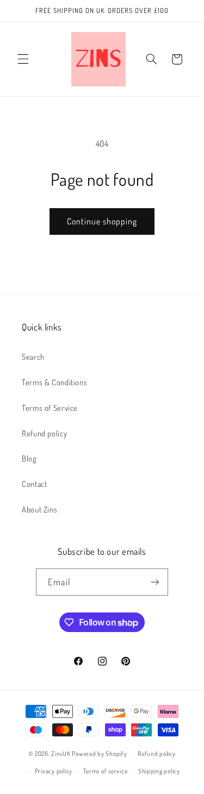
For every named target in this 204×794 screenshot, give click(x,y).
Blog (29, 458)
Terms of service (105, 771)
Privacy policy (53, 771)
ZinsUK (60, 753)
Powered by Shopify (99, 753)
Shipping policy (159, 771)
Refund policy (44, 433)
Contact (34, 484)
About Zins (39, 509)
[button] (22, 59)
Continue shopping (102, 221)
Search (33, 356)
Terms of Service (50, 407)
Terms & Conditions (54, 382)
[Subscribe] (154, 581)
